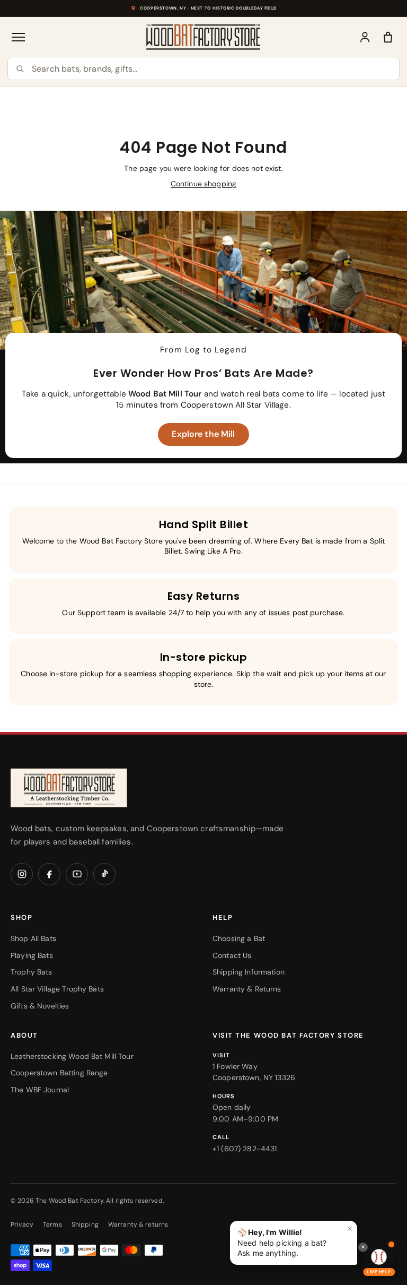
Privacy (22, 1224)
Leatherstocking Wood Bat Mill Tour (72, 1056)
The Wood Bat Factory (69, 1200)
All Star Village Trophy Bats (57, 989)
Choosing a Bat (239, 938)
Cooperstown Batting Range (59, 1072)
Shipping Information (249, 972)
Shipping (85, 1224)
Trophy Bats (31, 972)
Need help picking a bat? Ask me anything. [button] (295, 1240)
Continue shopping (203, 183)
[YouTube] (77, 874)
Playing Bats (32, 955)
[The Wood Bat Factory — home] (90, 788)
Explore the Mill (203, 433)
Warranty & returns (138, 1224)
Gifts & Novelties (40, 1006)
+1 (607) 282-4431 (245, 1148)
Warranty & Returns (247, 989)
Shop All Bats (33, 938)
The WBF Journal (40, 1089)
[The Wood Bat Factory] (203, 37)
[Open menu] (19, 37)
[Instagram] (22, 874)
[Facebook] (49, 874)
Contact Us (232, 955)
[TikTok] (104, 874)
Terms (52, 1224)
